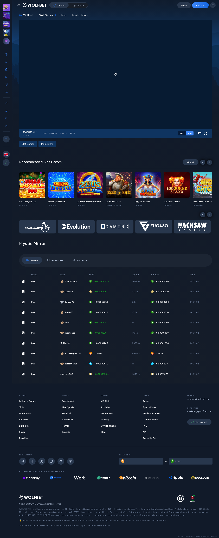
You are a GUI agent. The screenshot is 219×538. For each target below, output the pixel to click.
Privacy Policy (76, 525)
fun (190, 133)
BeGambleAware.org (43, 520)
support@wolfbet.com (198, 399)
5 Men (62, 15)
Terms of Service (96, 525)
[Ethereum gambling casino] (127, 477)
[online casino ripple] (152, 477)
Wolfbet (28, 15)
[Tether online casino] (79, 477)
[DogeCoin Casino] (176, 477)
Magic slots (47, 143)
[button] (33, 189)
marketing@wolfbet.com (199, 411)
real (182, 133)
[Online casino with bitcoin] (103, 477)
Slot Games (46, 15)
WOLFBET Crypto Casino (31, 509)
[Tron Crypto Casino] (200, 477)
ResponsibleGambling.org (67, 520)
